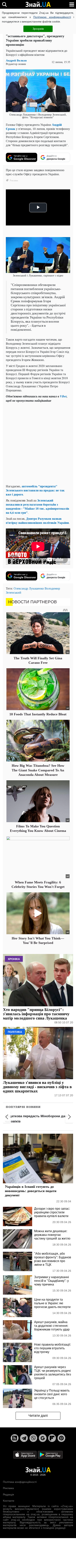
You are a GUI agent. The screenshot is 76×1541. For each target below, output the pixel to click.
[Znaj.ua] (38, 4)
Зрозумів (38, 28)
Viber (63, 396)
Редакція (8, 1494)
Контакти (8, 1500)
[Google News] (43, 1438)
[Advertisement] (38, 443)
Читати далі (38, 1416)
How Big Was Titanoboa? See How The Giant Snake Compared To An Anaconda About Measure (38, 770)
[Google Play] (50, 1454)
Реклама (8, 1488)
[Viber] (33, 1438)
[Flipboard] (52, 1438)
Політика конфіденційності (20, 1481)
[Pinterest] (61, 1438)
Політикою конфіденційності (52, 17)
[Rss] (15, 1438)
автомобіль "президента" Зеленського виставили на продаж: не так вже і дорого (35, 490)
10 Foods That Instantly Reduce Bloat (37, 714)
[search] (4, 4)
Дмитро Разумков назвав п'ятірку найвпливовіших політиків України (37, 520)
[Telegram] (24, 1438)
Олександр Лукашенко (29, 588)
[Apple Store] (25, 1454)
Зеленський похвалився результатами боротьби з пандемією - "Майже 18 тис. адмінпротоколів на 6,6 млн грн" (37, 506)
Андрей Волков (16, 60)
